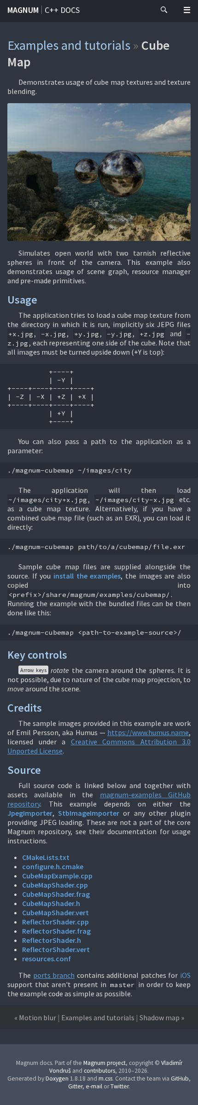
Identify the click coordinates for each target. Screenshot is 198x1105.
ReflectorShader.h (51, 940)
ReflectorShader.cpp (55, 921)
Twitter (119, 1086)
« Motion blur (35, 1017)
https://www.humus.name (148, 732)
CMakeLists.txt (46, 857)
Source (24, 770)
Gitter (75, 1086)
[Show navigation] (187, 10)
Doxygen (57, 1078)
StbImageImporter (88, 813)
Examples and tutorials (68, 45)
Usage (22, 299)
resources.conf (46, 958)
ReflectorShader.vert (56, 949)
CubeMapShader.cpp (55, 884)
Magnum (23, 10)
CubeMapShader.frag (56, 894)
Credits (24, 708)
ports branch (54, 975)
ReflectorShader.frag (56, 930)
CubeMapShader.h (51, 903)
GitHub (180, 1078)
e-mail (94, 1086)
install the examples (87, 575)
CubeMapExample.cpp (57, 875)
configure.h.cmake (52, 866)
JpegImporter (29, 813)
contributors (99, 1071)
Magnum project (104, 1063)
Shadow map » (162, 1017)
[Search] (164, 10)
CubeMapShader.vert (55, 912)
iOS (185, 975)
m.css (105, 1078)
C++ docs (62, 10)
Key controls (37, 655)
